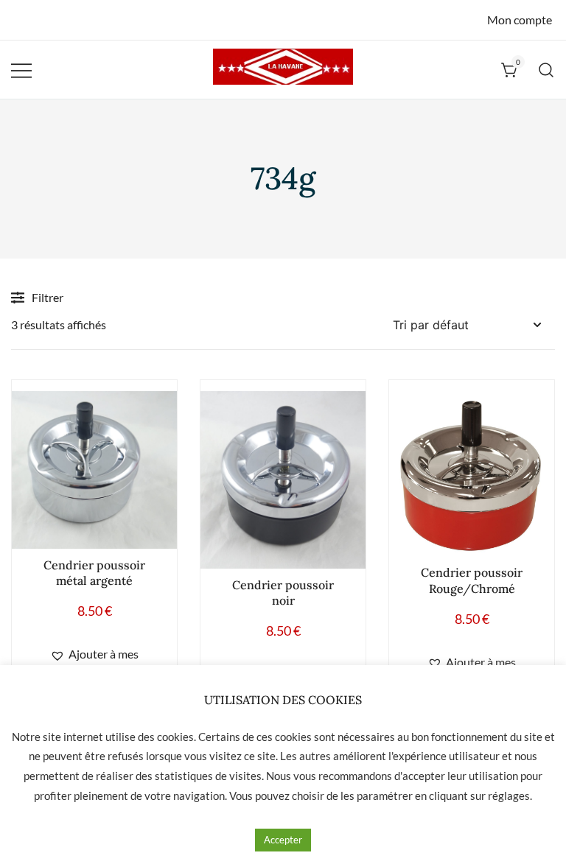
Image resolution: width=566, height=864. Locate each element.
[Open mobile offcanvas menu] (21, 70)
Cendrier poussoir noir (283, 592)
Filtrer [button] (47, 297)
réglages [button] (509, 795)
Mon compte (519, 20)
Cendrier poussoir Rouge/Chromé (472, 580)
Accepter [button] (283, 840)
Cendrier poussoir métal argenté (94, 573)
